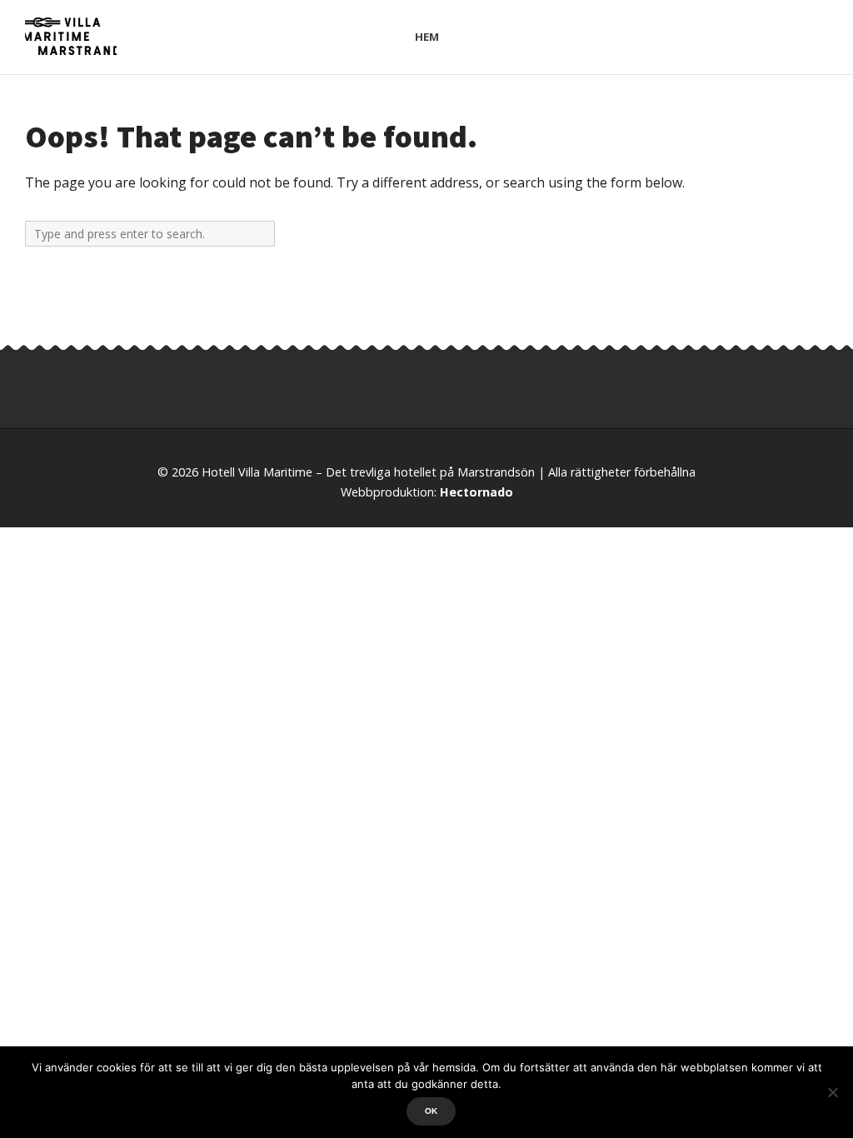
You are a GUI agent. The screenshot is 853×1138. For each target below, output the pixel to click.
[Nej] (832, 1092)
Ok (431, 1111)
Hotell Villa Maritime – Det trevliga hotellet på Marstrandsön (368, 472)
